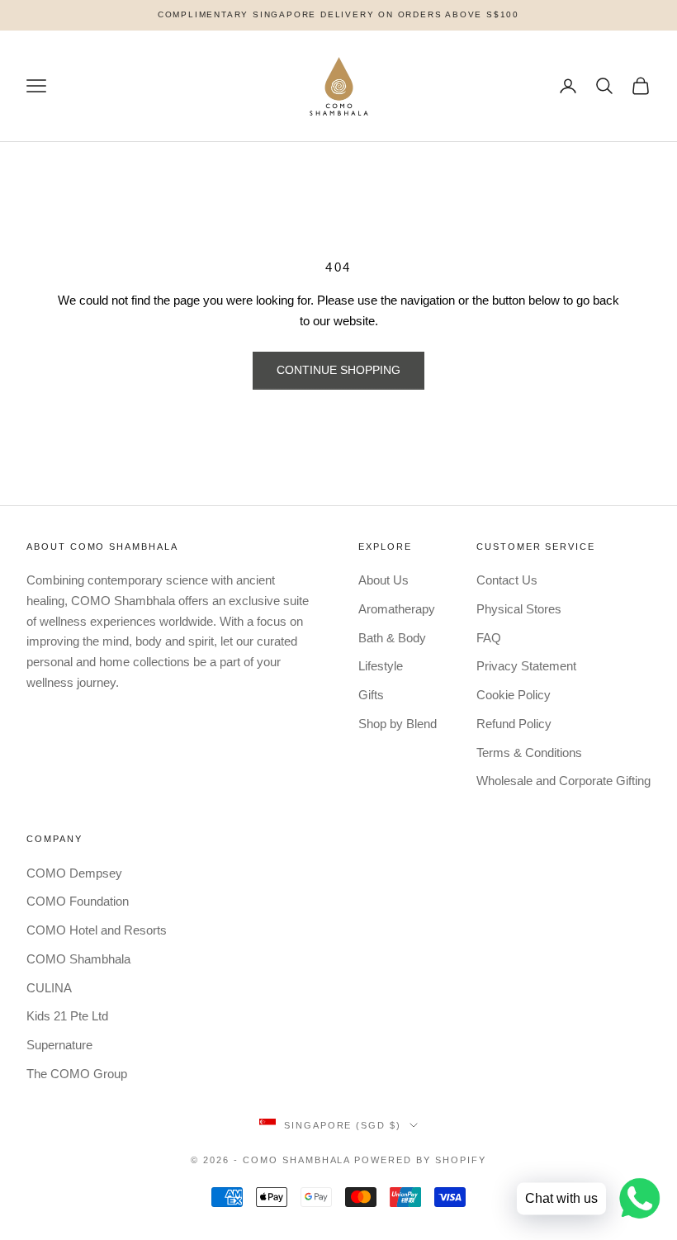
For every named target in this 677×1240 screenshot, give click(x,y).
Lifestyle (380, 666)
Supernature (59, 1045)
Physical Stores (518, 609)
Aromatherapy (396, 609)
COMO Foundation (77, 901)
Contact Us (506, 580)
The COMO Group (76, 1074)
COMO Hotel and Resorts (96, 930)
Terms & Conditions (529, 752)
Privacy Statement (526, 666)
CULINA (49, 988)
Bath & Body (392, 638)
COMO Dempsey (74, 873)
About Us (383, 580)
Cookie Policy (513, 695)
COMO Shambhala (78, 959)
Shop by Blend (397, 724)
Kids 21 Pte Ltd (67, 1016)
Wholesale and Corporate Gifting (563, 781)
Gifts (371, 695)
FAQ (488, 638)
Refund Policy (514, 724)
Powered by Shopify (420, 1160)
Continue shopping (338, 369)
